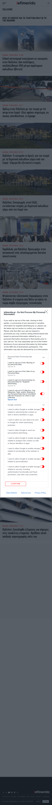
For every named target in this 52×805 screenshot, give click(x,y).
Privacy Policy (40, 493)
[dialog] (26, 403)
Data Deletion (11, 493)
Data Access (26, 493)
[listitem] (26, 357)
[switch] (42, 363)
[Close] (47, 312)
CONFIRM (15, 484)
